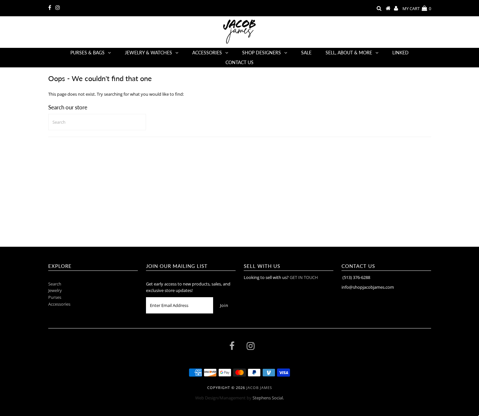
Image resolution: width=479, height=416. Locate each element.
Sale (306, 52)
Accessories (207, 52)
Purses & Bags (87, 52)
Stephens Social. (268, 398)
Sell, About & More (349, 52)
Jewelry (55, 290)
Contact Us (239, 62)
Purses (54, 297)
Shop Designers (261, 52)
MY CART (416, 8)
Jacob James (259, 387)
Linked (400, 52)
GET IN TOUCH (304, 277)
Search (54, 284)
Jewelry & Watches (148, 52)
